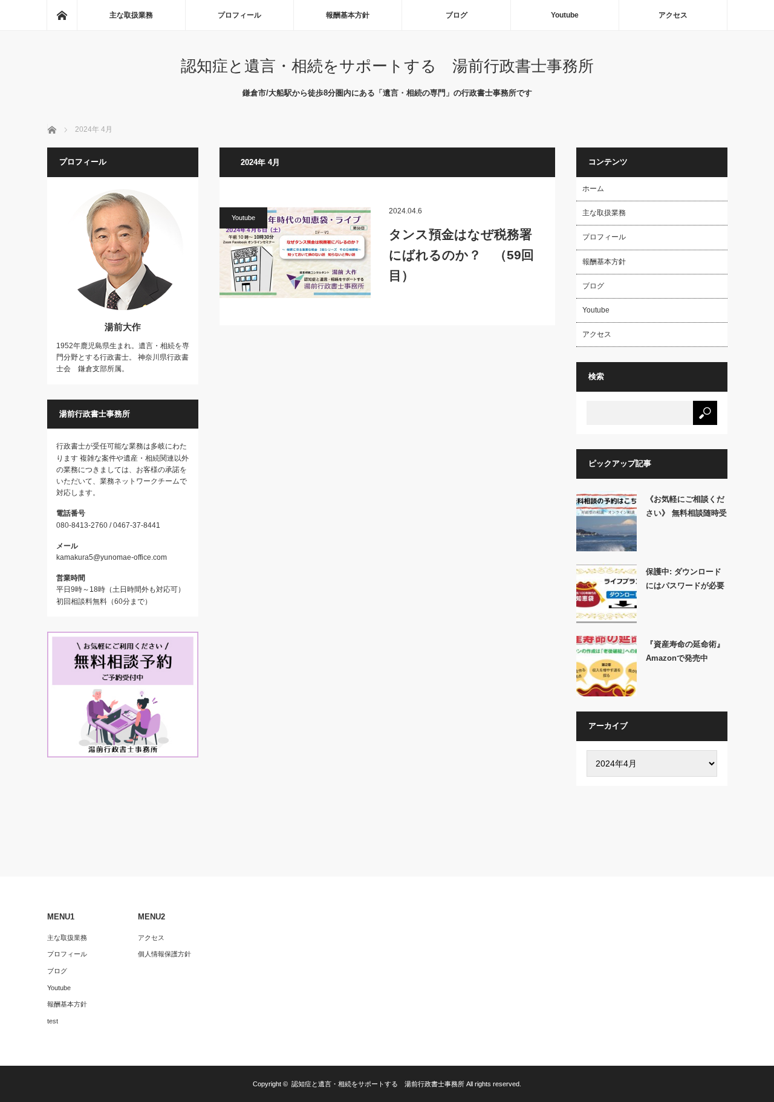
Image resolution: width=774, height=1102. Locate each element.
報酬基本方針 (347, 15)
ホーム (593, 188)
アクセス (673, 15)
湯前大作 (123, 327)
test (52, 1021)
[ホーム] (62, 15)
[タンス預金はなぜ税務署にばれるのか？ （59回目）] (295, 252)
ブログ (456, 15)
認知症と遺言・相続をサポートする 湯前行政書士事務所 (387, 66)
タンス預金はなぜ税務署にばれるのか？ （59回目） (461, 254)
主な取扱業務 (131, 15)
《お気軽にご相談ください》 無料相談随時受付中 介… (686, 508)
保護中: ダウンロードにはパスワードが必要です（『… (685, 581)
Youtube (565, 15)
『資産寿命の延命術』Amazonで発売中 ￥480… (685, 653)
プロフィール (239, 15)
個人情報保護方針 (164, 954)
